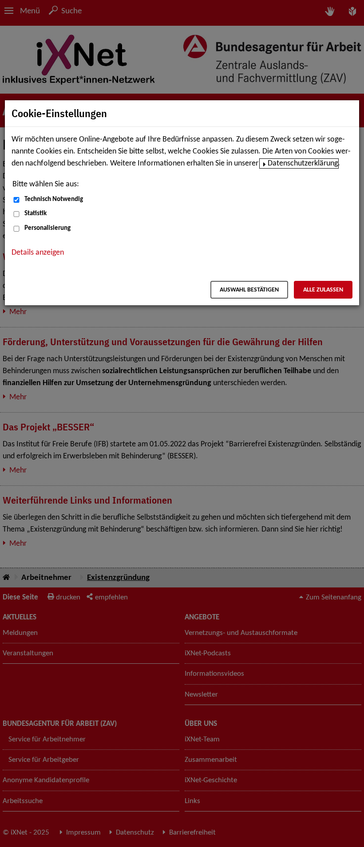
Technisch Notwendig (53, 199)
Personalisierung (47, 228)
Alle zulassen (323, 290)
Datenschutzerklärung (303, 163)
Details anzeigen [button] (38, 252)
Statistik (35, 213)
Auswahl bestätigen (249, 290)
